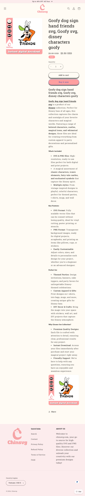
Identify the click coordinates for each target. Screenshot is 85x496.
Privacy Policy (37, 444)
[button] (5, 8)
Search (34, 434)
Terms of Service (38, 455)
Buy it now (64, 82)
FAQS (33, 460)
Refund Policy (37, 449)
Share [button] (53, 412)
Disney (52, 108)
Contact (34, 439)
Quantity (52, 62)
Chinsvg (14, 491)
